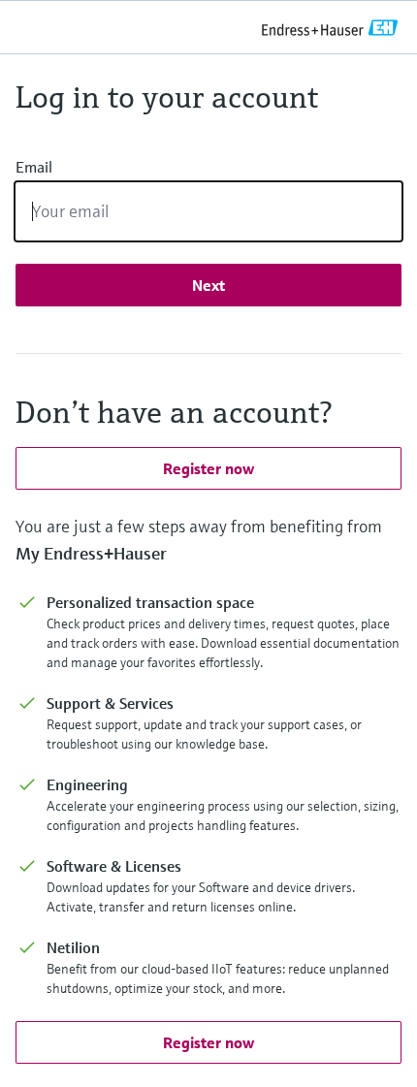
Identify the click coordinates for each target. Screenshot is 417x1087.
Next (208, 285)
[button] (208, 468)
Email (34, 166)
